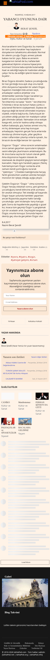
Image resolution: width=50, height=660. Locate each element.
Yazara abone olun (25, 309)
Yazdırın (36, 33)
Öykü (12, 39)
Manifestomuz (24, 402)
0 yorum (38, 38)
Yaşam (21, 433)
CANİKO (5, 402)
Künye (41, 643)
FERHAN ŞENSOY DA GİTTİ (42, 404)
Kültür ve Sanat (24, 39)
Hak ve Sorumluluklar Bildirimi (16, 646)
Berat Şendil (29, 28)
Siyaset (4, 436)
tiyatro (23, 256)
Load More (25, 562)
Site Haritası (39, 646)
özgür (32, 256)
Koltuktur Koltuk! (35, 321)
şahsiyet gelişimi (20, 260)
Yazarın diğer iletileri (39, 357)
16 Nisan (11, 321)
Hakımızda (29, 643)
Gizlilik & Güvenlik (11, 643)
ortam (34, 260)
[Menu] (5, 3)
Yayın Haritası (9, 648)
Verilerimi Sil (36, 648)
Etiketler (23, 648)
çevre (15, 256)
